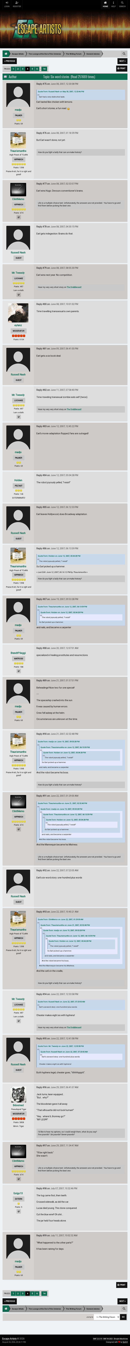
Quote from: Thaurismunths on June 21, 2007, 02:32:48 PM (62, 803)
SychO (125, 1342)
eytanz (18, 325)
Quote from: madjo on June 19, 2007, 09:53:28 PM (59, 742)
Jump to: (89, 1317)
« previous (9, 61)
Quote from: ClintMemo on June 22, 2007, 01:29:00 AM (60, 919)
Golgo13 (18, 1193)
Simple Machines (121, 1339)
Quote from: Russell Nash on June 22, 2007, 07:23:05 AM (61, 1002)
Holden (18, 480)
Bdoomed (18, 1105)
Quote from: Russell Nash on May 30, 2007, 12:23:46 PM (61, 92)
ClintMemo (18, 199)
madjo (18, 109)
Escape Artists (9, 1338)
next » (122, 61)
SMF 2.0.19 (97, 1339)
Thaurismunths (18, 150)
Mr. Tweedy (18, 272)
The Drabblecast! (74, 287)
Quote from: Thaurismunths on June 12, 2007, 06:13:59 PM (62, 607)
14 (44, 69)
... (41, 69)
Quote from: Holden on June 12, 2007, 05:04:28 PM (59, 556)
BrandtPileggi (18, 653)
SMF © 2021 (108, 1339)
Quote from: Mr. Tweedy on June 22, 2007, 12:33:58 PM (61, 1046)
